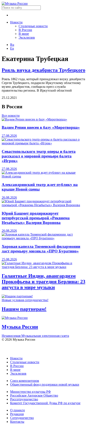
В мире (24, 33)
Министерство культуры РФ (30, 391)
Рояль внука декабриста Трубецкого (43, 70)
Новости (16, 22)
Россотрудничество (24, 399)
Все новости (11, 115)
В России (25, 30)
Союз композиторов (24, 380)
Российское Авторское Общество (34, 395)
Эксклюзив (27, 37)
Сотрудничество (22, 418)
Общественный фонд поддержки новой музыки (44, 384)
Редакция (17, 414)
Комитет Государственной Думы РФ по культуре (45, 403)
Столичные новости (33, 26)
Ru (12, 44)
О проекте (17, 410)
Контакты (17, 421)
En (12, 48)
